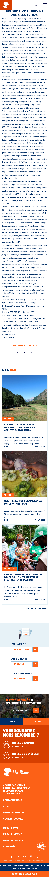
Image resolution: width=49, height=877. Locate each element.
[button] (24, 710)
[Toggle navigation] (45, 5)
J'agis (11, 721)
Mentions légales (13, 812)
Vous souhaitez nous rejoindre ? (21, 733)
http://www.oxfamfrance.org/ (22, 302)
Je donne (37, 721)
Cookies (18, 818)
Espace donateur (13, 840)
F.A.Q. (6, 806)
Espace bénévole (12, 834)
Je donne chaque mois (24, 874)
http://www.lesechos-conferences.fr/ (18, 315)
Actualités (9, 846)
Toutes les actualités (34, 608)
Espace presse (10, 828)
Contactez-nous (12, 800)
